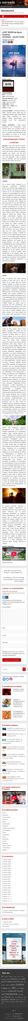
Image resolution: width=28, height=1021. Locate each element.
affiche (8, 979)
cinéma (20, 984)
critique (4, 988)
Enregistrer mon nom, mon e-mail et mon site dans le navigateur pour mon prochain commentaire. (13, 653)
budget (7, 985)
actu (22, 976)
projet (24, 997)
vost (24, 1001)
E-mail (4, 635)
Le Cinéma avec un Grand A (10, 924)
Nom (3, 628)
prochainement (19, 997)
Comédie (5, 826)
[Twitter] (6, 42)
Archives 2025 (6, 861)
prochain (12, 997)
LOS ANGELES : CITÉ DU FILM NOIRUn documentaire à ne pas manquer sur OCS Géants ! (13, 579)
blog (21, 981)
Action (4, 813)
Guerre (4, 837)
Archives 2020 (6, 872)
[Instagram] (10, 679)
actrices (18, 976)
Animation (5, 815)
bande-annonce (13, 982)
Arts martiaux (6, 817)
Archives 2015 (6, 883)
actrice (14, 976)
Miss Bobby (5, 926)
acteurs (11, 976)
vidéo (21, 1001)
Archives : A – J (6, 896)
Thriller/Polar (6, 848)
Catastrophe (6, 824)
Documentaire (6, 830)
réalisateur (5, 999)
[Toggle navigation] (3, 16)
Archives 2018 (6, 877)
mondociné (11, 994)
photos (7, 997)
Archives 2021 (6, 870)
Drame (4, 832)
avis (23, 979)
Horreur (4, 841)
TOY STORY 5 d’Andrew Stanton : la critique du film (18, 716)
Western (4, 850)
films (17, 988)
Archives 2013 (6, 888)
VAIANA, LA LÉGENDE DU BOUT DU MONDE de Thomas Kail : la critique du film (19, 694)
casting (12, 985)
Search (24, 669)
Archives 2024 (6, 864)
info (6, 991)
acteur (6, 976)
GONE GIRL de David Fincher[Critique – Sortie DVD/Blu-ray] (13, 571)
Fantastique (5, 834)
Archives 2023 (6, 866)
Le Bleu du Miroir (7, 922)
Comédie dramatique (8, 828)
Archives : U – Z (7, 901)
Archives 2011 (6, 892)
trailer (17, 1001)
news (2, 997)
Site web (4, 642)
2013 (2, 976)
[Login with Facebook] (3, 597)
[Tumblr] (11, 42)
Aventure (5, 819)
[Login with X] (7, 597)
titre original (12, 1001)
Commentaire (6, 607)
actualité (3, 979)
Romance (5, 843)
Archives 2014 (6, 885)
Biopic (4, 821)
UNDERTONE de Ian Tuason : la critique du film (14, 949)
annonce (14, 979)
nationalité (20, 994)
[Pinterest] (9, 42)
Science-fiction (6, 845)
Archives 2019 (6, 875)
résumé (12, 999)
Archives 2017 (6, 879)
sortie (7, 1001)
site (22, 999)
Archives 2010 (6, 894)
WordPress (20, 1018)
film (14, 988)
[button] (9, 962)
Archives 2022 (6, 868)
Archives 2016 (6, 881)
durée (9, 988)
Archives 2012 (6, 890)
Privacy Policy (7, 594)
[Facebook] (3, 42)
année (19, 979)
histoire (22, 988)
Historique (5, 839)
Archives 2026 (6, 859)
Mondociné (7, 10)
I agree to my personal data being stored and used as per (13, 593)
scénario (18, 999)
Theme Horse (16, 1016)
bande (3, 982)
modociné (12, 991)
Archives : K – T (6, 898)
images (3, 991)
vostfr (2, 1003)
